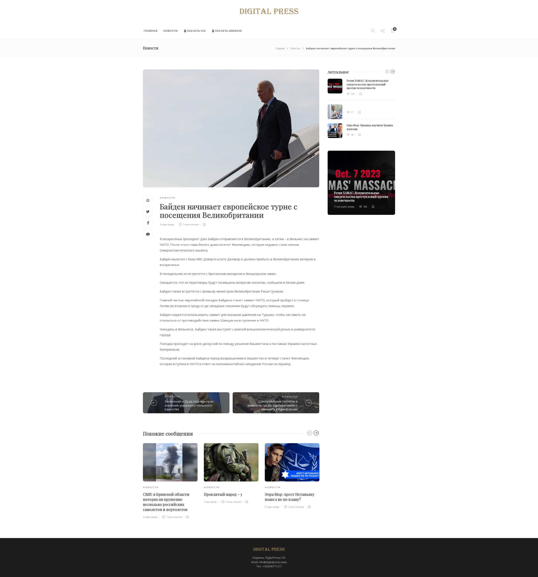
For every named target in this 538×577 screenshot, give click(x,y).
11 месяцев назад (344, 206)
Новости (170, 30)
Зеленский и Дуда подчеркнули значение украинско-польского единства (189, 405)
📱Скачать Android (226, 30)
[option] (170, 481)
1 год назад (210, 501)
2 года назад (272, 506)
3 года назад (167, 224)
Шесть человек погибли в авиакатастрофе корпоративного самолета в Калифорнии (272, 405)
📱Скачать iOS (194, 30)
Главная (150, 30)
